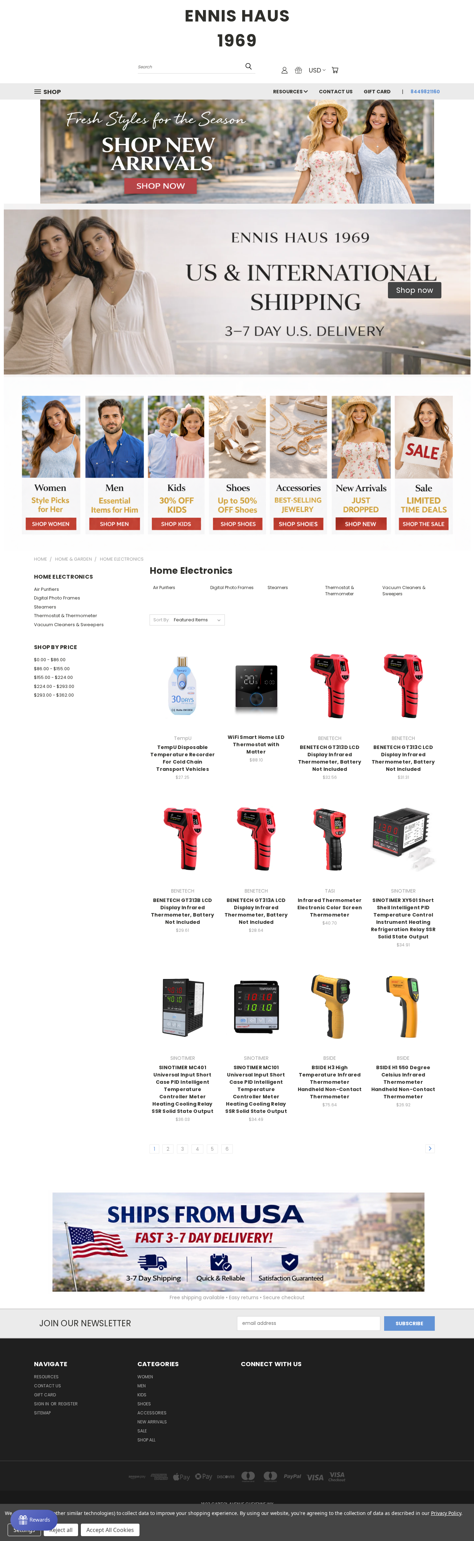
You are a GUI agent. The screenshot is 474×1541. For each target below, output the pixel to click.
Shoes (144, 1404)
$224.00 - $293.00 (54, 686)
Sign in (42, 1404)
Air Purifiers (46, 589)
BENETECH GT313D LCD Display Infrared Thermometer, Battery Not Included (330, 758)
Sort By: (161, 619)
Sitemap (42, 1413)
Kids (141, 1395)
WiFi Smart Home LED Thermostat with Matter (256, 744)
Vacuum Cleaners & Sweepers (69, 624)
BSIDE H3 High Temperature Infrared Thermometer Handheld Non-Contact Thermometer (330, 1082)
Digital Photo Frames (57, 598)
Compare (180, 685)
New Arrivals (152, 1422)
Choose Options (182, 698)
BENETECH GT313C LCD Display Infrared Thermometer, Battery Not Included (403, 758)
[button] (414, 290)
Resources (288, 91)
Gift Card (377, 91)
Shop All (146, 1440)
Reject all (61, 1530)
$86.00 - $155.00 (52, 668)
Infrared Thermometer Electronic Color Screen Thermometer (329, 907)
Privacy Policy (446, 1513)
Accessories (152, 1413)
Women (145, 1377)
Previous (455, 1519)
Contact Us (336, 91)
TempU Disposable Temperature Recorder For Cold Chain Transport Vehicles (182, 758)
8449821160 (425, 91)
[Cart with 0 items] (334, 70)
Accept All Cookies (110, 1530)
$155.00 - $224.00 (53, 677)
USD (315, 70)
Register (68, 1404)
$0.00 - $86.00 (50, 659)
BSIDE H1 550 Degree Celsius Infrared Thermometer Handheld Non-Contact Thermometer (403, 1082)
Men (141, 1386)
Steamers (45, 607)
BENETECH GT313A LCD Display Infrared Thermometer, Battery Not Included (256, 911)
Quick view (182, 672)
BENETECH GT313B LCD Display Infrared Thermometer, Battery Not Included (182, 911)
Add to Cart (330, 698)
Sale (142, 1431)
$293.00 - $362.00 (54, 695)
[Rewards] (34, 1520)
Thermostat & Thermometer (65, 615)
